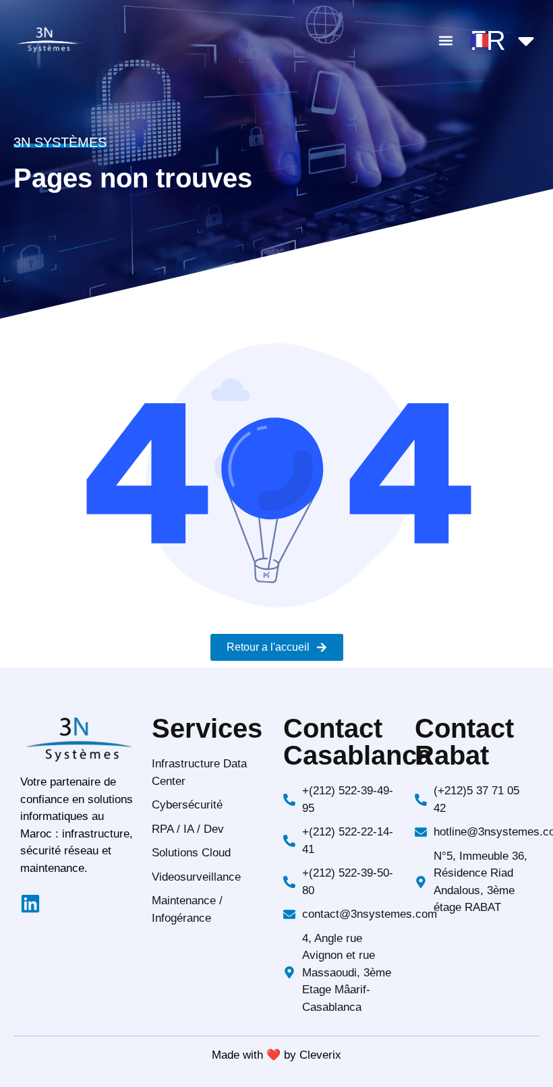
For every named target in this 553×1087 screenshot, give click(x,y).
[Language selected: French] (519, 1075)
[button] (445, 41)
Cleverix (320, 1055)
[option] (519, 1076)
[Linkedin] (30, 903)
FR (488, 40)
